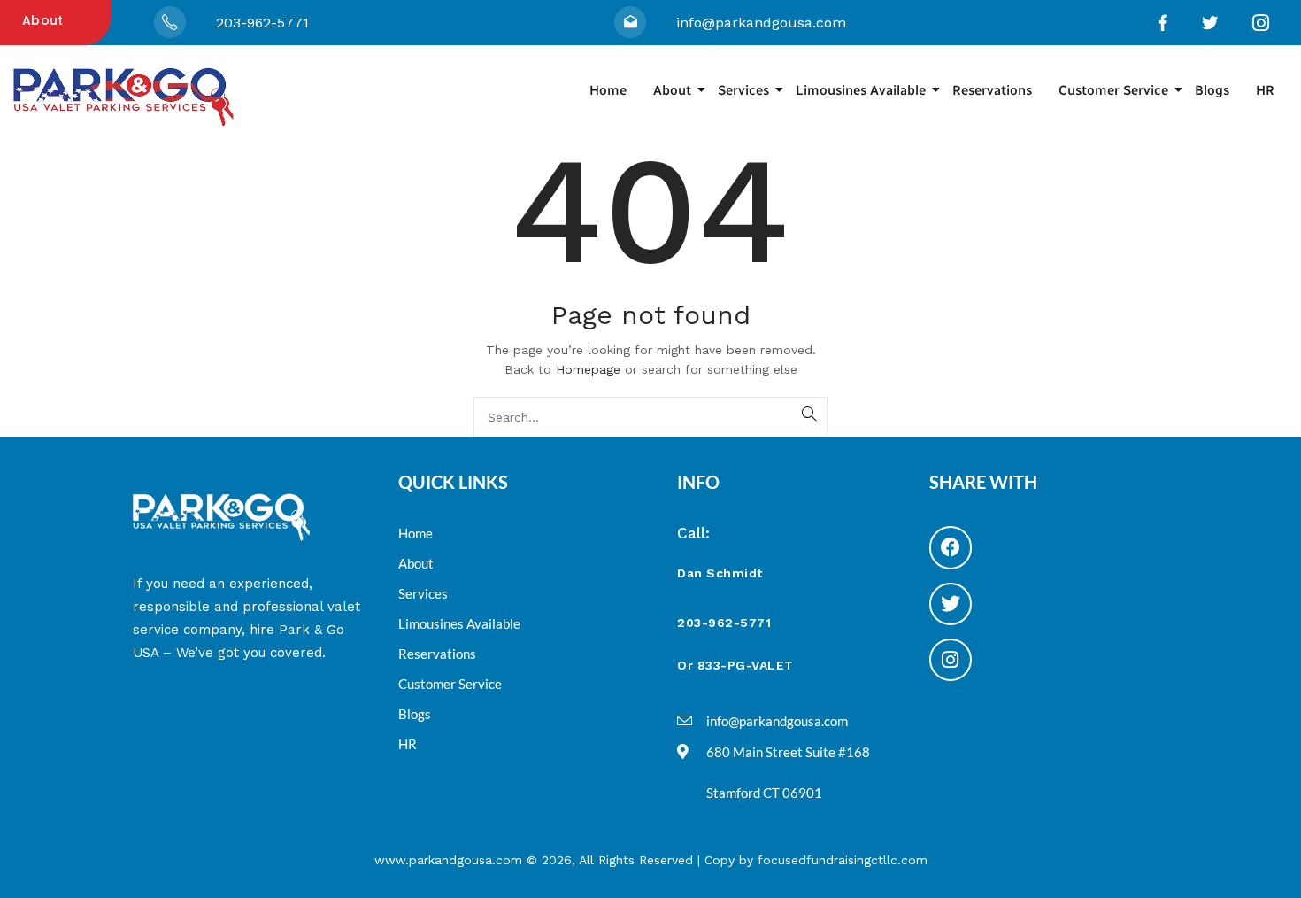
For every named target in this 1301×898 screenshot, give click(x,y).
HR (1265, 90)
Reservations (992, 90)
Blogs (1212, 90)
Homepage (588, 369)
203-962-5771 (262, 22)
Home (608, 90)
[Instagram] (950, 660)
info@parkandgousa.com (761, 22)
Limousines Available (861, 90)
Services (743, 90)
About (43, 20)
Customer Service (1113, 90)
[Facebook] (950, 547)
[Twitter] (950, 604)
